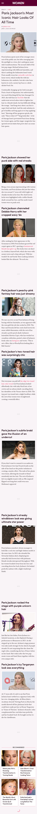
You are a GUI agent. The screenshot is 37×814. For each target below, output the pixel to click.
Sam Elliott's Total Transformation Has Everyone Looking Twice (26, 772)
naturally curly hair (25, 75)
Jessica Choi (6, 26)
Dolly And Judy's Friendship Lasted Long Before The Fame (26, 800)
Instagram (15, 340)
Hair (9, 9)
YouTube (20, 97)
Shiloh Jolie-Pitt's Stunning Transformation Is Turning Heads (9, 772)
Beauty (4, 9)
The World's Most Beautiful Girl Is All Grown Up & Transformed (9, 800)
